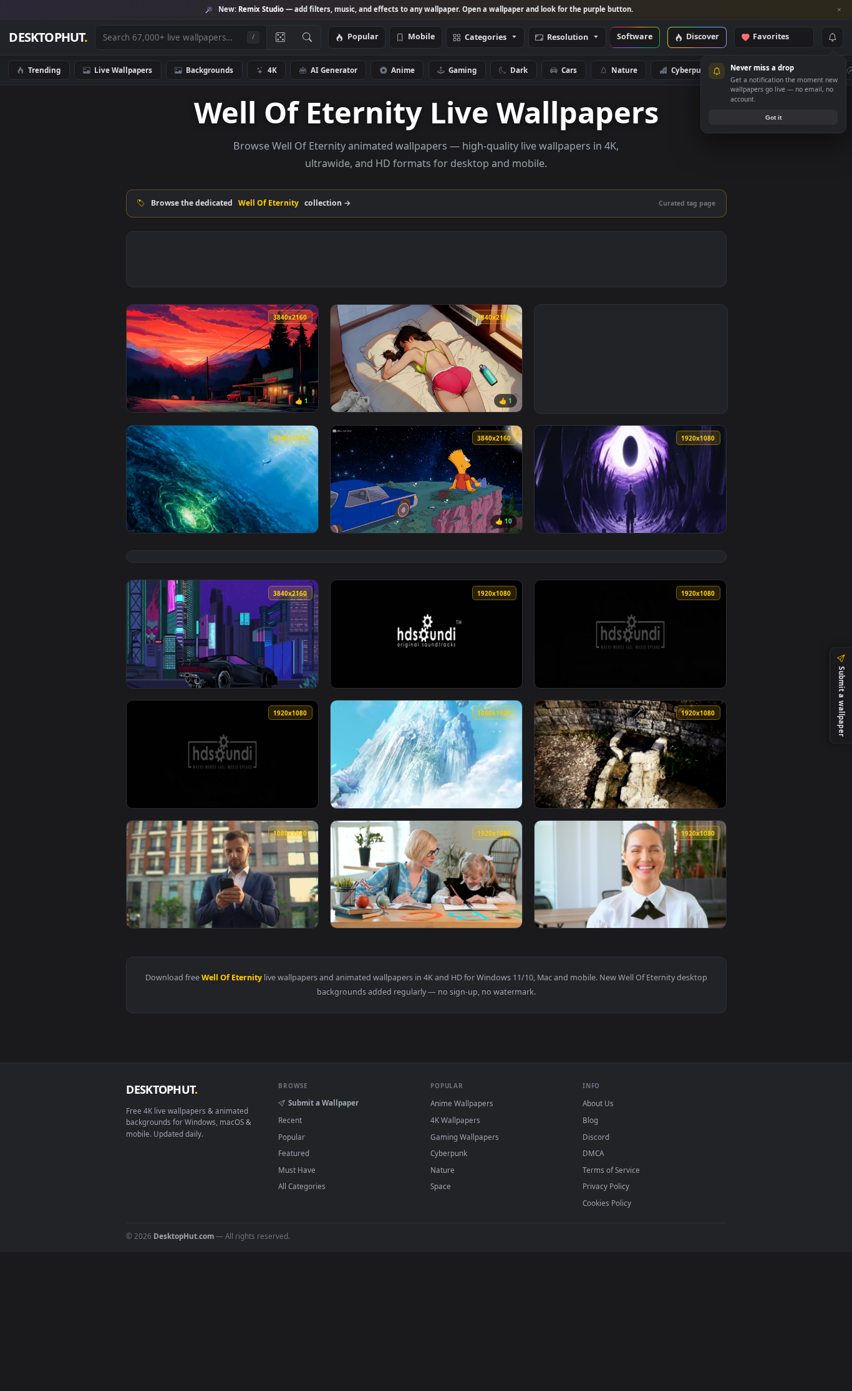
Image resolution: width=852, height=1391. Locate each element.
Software (634, 37)
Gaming (462, 70)
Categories (485, 37)
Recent (290, 1120)
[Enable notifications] (832, 37)
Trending (44, 70)
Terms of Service (611, 1170)
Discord (596, 1137)
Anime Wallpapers (461, 1103)
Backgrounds (209, 70)
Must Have (297, 1170)
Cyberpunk (690, 70)
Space (440, 1186)
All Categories (302, 1186)
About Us (598, 1103)
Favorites (777, 37)
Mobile (421, 37)
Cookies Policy (607, 1203)
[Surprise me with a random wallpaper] (280, 37)
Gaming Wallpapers (464, 1137)
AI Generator (334, 70)
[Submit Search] (307, 37)
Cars (569, 70)
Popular (363, 37)
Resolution (567, 37)
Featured (293, 1153)
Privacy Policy (606, 1186)
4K (272, 70)
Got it (773, 117)
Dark (519, 70)
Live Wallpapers (123, 70)
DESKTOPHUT (161, 1089)
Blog (590, 1120)
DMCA (593, 1153)
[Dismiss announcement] (839, 10)
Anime (403, 70)
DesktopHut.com (183, 1236)
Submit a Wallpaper (323, 1102)
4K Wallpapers (455, 1120)
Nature (624, 70)
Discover (702, 37)
